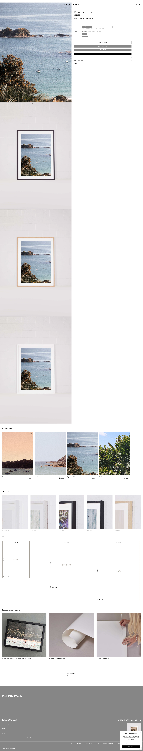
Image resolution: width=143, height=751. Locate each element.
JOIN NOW (28, 737)
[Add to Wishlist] (32, 433)
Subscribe (130, 746)
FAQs (75, 57)
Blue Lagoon (38, 477)
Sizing (75, 63)
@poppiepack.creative (129, 720)
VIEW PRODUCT (17, 480)
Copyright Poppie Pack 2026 (9, 748)
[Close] (140, 732)
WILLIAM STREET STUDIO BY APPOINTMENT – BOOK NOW (71, 1)
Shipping (79, 743)
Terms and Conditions (108, 743)
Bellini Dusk (5, 477)
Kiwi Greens (102, 477)
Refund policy (89, 743)
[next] (140, 429)
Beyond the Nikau (71, 477)
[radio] (87, 27)
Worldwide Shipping (78, 60)
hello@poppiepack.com (71, 676)
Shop (72, 743)
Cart (137, 4)
